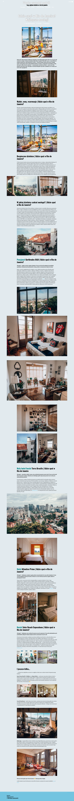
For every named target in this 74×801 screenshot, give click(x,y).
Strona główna (22, 7)
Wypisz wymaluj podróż (36, 2)
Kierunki (32, 7)
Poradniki (28, 7)
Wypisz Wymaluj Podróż (31, 23)
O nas (53, 7)
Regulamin (8, 795)
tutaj (43, 278)
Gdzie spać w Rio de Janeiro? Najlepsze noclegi (37, 17)
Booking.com (34, 490)
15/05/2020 (39, 23)
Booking (51, 588)
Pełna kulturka (47, 7)
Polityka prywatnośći (10, 796)
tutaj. (18, 782)
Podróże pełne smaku (40, 7)
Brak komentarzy (46, 23)
